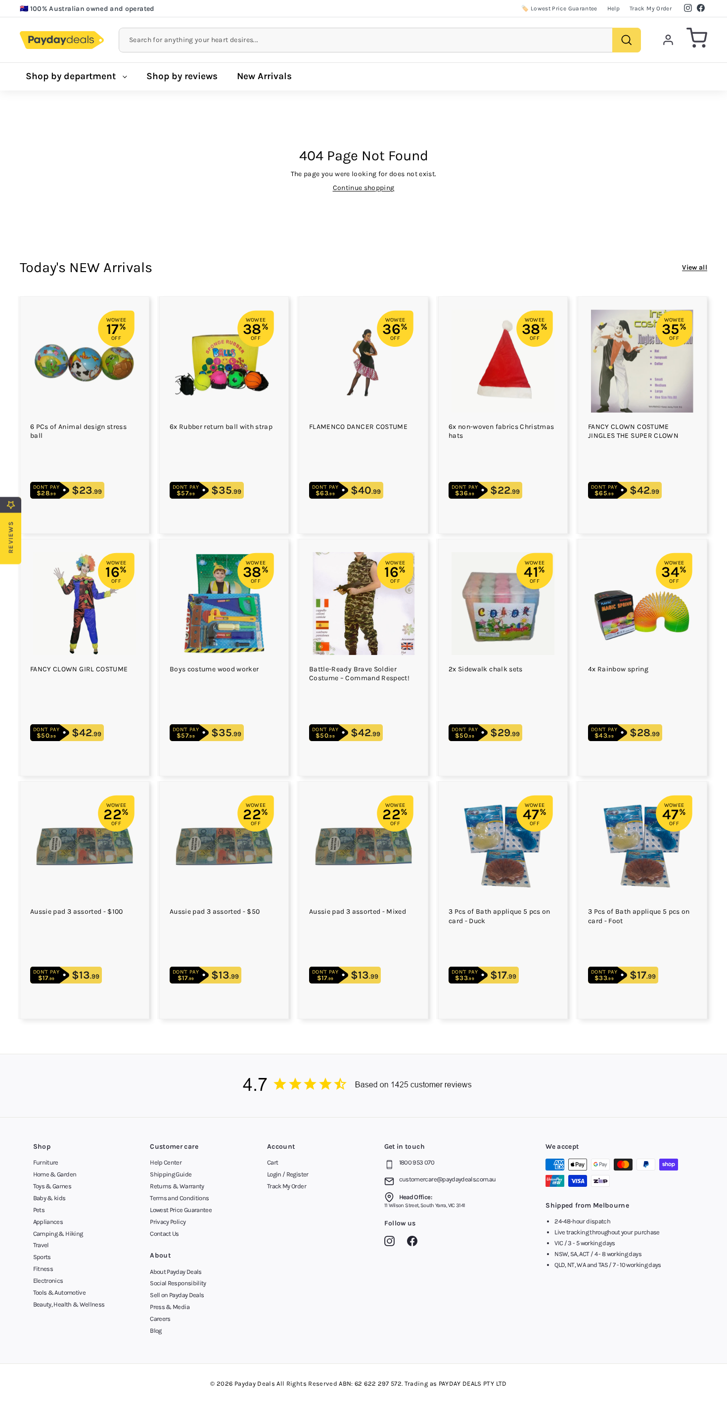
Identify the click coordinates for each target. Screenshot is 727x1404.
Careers (160, 1318)
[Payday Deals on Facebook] (414, 1243)
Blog (155, 1330)
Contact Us (164, 1233)
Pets (39, 1210)
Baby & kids (49, 1198)
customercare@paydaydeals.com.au (447, 1179)
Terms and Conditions (179, 1198)
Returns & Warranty (177, 1186)
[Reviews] (363, 1085)
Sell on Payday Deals (177, 1295)
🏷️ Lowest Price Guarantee (559, 8)
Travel (41, 1245)
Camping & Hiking (58, 1233)
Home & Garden (55, 1174)
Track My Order (651, 8)
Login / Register (288, 1174)
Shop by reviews (182, 76)
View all (694, 267)
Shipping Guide (170, 1174)
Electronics (48, 1280)
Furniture (45, 1162)
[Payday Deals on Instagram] (392, 1243)
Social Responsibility (178, 1283)
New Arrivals (264, 76)
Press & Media (169, 1306)
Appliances (48, 1221)
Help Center (166, 1162)
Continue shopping (364, 188)
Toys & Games (52, 1186)
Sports (42, 1257)
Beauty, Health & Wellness (69, 1304)
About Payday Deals (175, 1271)
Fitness (43, 1268)
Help (613, 8)
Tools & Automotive (59, 1292)
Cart (272, 1162)
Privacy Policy (167, 1221)
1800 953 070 (416, 1162)
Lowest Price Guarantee (181, 1210)
